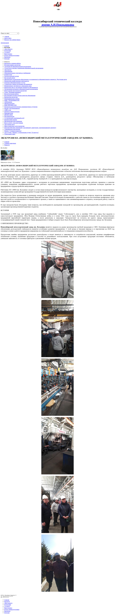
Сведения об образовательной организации (17, 66)
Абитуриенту (8, 49)
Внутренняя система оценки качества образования (19, 95)
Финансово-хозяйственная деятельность (16, 81)
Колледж (7, 601)
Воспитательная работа (11, 94)
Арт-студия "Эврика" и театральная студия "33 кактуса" (21, 132)
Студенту (7, 52)
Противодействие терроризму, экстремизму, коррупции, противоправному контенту (30, 127)
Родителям (7, 50)
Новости (7, 145)
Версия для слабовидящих (12, 39)
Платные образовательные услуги (14, 82)
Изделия (6, 58)
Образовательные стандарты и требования (17, 73)
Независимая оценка (10, 119)
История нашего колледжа (12, 65)
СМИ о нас (7, 110)
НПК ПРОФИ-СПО (10, 105)
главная (6, 36)
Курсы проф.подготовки (11, 55)
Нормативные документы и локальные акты (18, 86)
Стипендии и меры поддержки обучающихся (18, 84)
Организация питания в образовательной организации (21, 89)
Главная (6, 46)
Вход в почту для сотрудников (13, 123)
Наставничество (9, 116)
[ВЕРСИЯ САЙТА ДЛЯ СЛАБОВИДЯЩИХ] (58, 10)
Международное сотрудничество (14, 126)
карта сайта (7, 38)
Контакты (7, 57)
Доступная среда (9, 124)
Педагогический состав (11, 76)
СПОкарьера (8, 102)
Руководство (8, 74)
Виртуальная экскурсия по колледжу (15, 90)
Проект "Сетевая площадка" (13, 131)
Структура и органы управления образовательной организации (23, 68)
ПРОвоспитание (9, 103)
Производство (8, 113)
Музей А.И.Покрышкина (12, 108)
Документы (7, 70)
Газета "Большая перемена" (12, 92)
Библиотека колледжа (11, 97)
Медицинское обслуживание (13, 121)
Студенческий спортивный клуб (14, 118)
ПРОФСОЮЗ (8, 115)
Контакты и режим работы (12, 63)
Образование (8, 71)
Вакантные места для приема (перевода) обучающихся (21, 87)
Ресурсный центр (9, 78)
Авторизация (5, 43)
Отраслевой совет (9, 134)
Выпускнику (8, 54)
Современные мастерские (12, 129)
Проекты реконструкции (11, 111)
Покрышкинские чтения (11, 98)
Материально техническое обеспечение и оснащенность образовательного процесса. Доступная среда (35, 79)
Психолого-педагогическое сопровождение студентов (20, 107)
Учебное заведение (10, 143)
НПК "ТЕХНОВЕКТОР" (12, 100)
